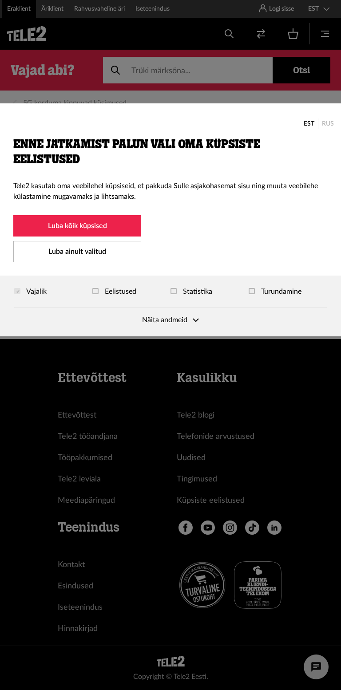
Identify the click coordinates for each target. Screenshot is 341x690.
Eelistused (119, 291)
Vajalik (36, 291)
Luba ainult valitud (77, 251)
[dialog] (170, 219)
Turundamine (280, 291)
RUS (328, 124)
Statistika (196, 291)
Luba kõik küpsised (77, 225)
